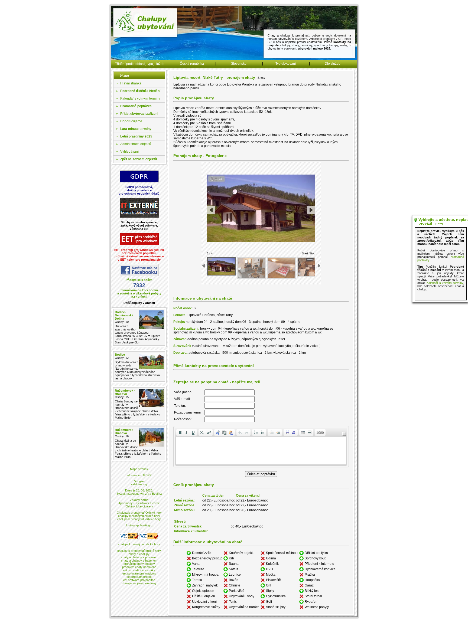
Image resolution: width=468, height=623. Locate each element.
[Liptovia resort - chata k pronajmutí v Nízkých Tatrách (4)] (311, 267)
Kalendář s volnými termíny (140, 98)
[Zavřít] (439, 223)
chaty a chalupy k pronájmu (139, 557)
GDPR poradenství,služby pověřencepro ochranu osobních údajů (139, 190)
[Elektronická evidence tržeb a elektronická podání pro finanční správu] (139, 244)
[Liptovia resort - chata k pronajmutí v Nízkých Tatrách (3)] (281, 268)
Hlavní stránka (130, 83)
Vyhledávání (129, 151)
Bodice (120, 354)
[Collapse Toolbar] (344, 434)
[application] (261, 446)
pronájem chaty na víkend (139, 567)
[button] (180, 432)
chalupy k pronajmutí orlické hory (139, 550)
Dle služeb (332, 63)
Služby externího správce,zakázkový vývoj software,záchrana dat (139, 225)
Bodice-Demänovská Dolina (124, 315)
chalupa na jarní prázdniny (139, 583)
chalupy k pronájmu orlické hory (139, 515)
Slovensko (238, 63)
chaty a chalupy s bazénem (139, 560)
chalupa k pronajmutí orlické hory (139, 519)
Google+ (139, 481)
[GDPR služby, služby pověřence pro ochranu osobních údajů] (139, 181)
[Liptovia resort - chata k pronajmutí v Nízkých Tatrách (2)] (251, 268)
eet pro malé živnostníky (139, 570)
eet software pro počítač (139, 580)
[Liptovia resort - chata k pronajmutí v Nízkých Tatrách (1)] (221, 266)
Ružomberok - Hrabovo (125, 392)
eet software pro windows (139, 573)
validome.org (139, 484)
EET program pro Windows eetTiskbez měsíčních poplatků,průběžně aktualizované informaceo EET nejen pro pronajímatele (139, 254)
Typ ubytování (285, 63)
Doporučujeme (131, 121)
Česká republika (192, 63)
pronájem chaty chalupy (139, 563)
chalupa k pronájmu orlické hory (139, 544)
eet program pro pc (139, 576)
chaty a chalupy (139, 554)
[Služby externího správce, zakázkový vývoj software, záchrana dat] (139, 216)
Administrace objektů (135, 144)
